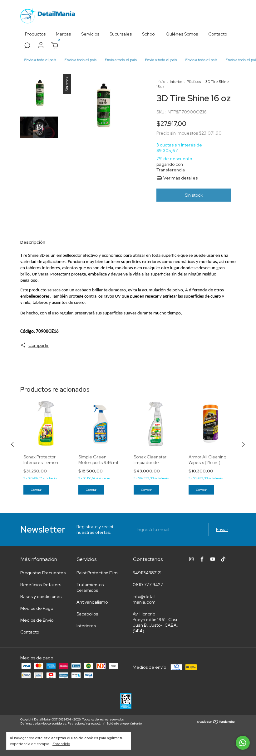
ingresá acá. (93, 723)
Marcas (63, 34)
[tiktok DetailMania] (223, 559)
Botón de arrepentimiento (124, 723)
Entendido (61, 743)
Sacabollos (87, 614)
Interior (176, 81)
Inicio (160, 81)
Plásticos (194, 81)
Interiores (86, 626)
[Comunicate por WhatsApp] (243, 743)
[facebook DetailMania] (201, 559)
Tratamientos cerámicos (90, 587)
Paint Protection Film (97, 573)
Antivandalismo (92, 602)
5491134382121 (147, 573)
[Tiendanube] (216, 722)
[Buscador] (27, 46)
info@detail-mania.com (145, 599)
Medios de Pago (36, 608)
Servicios (90, 34)
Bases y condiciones (41, 596)
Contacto (217, 34)
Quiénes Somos (182, 34)
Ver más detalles (180, 178)
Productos (35, 34)
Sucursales (121, 34)
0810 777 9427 (148, 584)
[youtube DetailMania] (212, 559)
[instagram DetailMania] (191, 559)
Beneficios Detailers (40, 584)
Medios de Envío (36, 620)
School (148, 34)
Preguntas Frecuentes (43, 573)
